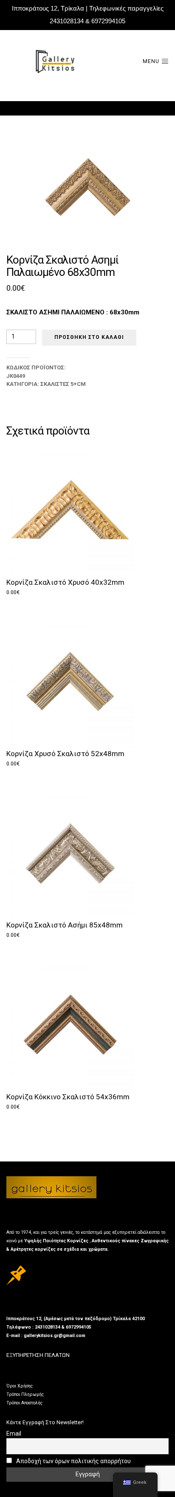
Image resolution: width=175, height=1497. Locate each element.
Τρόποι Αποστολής (24, 1403)
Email (13, 1433)
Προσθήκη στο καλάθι (89, 337)
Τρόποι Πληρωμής (25, 1394)
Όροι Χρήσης (19, 1386)
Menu (152, 61)
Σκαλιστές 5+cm (63, 384)
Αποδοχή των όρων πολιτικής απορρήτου (73, 1461)
